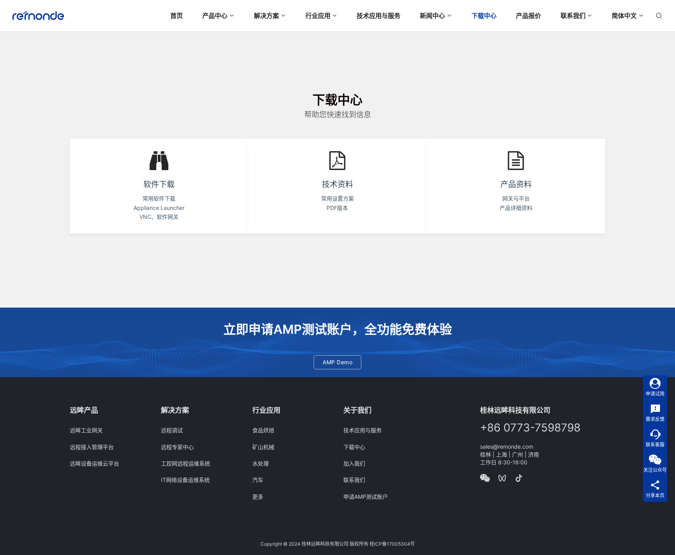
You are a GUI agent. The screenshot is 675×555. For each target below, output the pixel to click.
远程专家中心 (177, 447)
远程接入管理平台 (92, 447)
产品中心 (214, 16)
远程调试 (172, 430)
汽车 (257, 479)
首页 (176, 16)
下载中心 (483, 16)
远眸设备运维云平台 (94, 463)
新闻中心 (432, 16)
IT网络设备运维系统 (185, 479)
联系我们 (573, 16)
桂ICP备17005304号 (392, 544)
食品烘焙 (263, 430)
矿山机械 (263, 447)
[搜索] (658, 15)
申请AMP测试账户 (365, 496)
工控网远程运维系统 (185, 463)
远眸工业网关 (86, 430)
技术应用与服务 (378, 16)
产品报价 (528, 16)
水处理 (260, 463)
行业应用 (317, 16)
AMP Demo (337, 362)
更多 (257, 496)
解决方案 (266, 16)
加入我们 (354, 463)
